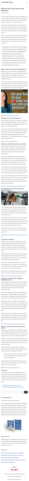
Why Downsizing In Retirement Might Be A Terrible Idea (12, 455)
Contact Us (23, 473)
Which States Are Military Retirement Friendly (16, 323)
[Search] (26, 392)
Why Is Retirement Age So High (13, 367)
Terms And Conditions (17, 473)
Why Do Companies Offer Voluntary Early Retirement (13, 386)
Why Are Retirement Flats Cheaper (8, 462)
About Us (5, 473)
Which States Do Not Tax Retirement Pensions (16, 186)
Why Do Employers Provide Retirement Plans (12, 385)
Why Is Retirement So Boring (12, 115)
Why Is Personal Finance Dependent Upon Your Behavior (12, 452)
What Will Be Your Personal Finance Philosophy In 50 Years (13, 459)
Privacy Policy (10, 473)
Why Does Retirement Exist (12, 141)
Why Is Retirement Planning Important (14, 275)
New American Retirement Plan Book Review (10, 457)
